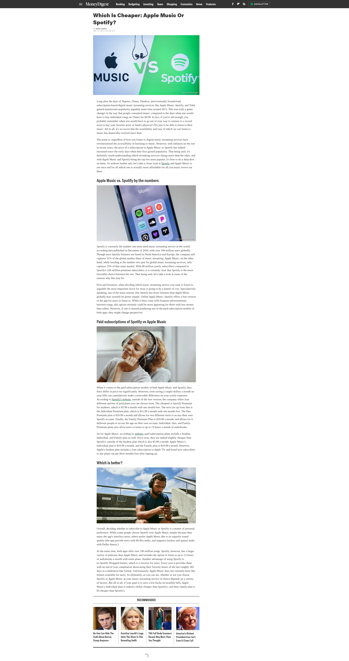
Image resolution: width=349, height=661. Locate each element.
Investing (148, 4)
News (199, 4)
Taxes (160, 4)
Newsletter (261, 4)
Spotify (165, 163)
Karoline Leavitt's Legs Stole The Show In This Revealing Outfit (132, 636)
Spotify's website (121, 399)
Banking (120, 4)
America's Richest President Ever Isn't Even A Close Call (185, 637)
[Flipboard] (238, 4)
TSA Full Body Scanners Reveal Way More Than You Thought (160, 636)
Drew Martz (101, 29)
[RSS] (244, 4)
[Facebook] (232, 4)
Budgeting (134, 4)
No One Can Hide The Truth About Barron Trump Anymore (103, 636)
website (139, 433)
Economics (186, 4)
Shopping (172, 4)
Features (211, 4)
